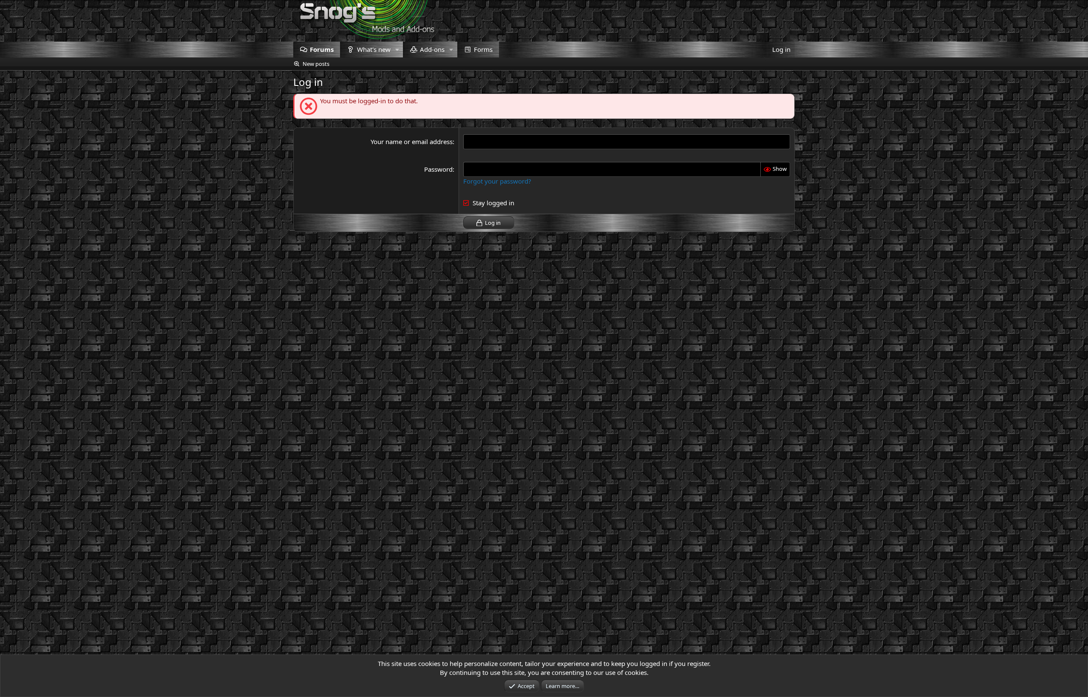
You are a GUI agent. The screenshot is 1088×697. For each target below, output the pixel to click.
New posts (316, 64)
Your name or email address (412, 141)
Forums (322, 49)
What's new (374, 49)
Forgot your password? (497, 181)
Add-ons (432, 49)
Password (438, 169)
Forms (483, 49)
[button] (397, 49)
